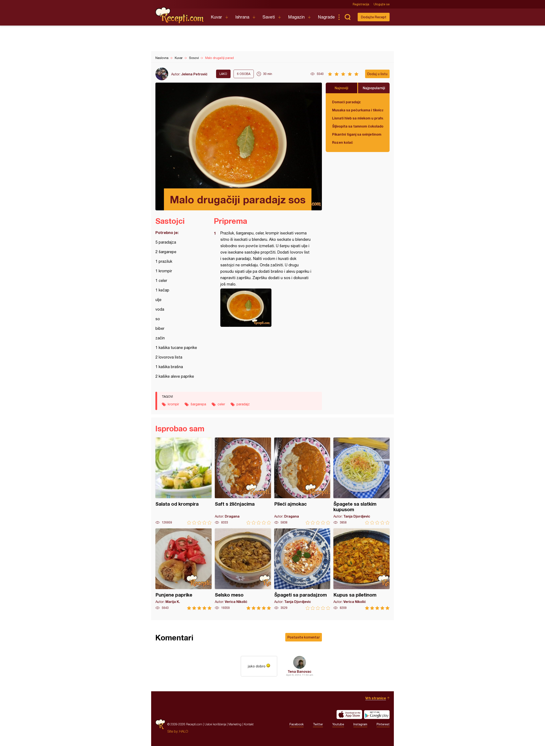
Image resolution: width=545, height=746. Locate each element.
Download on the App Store (349, 714)
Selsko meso (243, 569)
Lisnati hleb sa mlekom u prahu (357, 118)
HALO (183, 731)
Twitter (318, 724)
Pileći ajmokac (302, 481)
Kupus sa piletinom (361, 569)
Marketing (234, 724)
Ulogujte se (382, 4)
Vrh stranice (375, 698)
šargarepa (198, 404)
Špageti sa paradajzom (302, 569)
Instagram (360, 724)
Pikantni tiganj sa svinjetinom (356, 134)
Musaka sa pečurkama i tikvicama (357, 110)
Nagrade (326, 16)
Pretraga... (347, 17)
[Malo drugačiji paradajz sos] (265, 307)
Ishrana (242, 16)
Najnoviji (341, 88)
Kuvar (216, 16)
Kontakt (249, 724)
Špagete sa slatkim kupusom (361, 481)
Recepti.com (179, 15)
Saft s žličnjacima (243, 481)
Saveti (268, 16)
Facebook (297, 724)
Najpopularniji (374, 88)
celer (221, 404)
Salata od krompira (183, 481)
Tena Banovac (299, 671)
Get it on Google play (377, 714)
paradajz (243, 404)
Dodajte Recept (373, 17)
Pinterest (383, 724)
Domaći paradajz (346, 102)
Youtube (338, 724)
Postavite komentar (303, 637)
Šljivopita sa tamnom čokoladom (357, 126)
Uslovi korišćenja (215, 724)
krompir (173, 404)
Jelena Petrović (194, 74)
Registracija (361, 4)
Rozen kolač (342, 142)
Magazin (296, 16)
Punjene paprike (183, 569)
